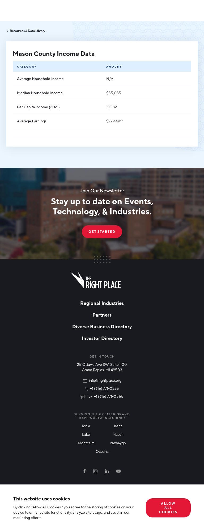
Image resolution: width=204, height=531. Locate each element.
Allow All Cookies (168, 507)
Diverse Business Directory (102, 326)
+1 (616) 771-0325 (104, 388)
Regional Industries (102, 303)
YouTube (118, 471)
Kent (118, 426)
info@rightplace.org (105, 380)
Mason (118, 434)
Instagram (95, 471)
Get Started (101, 232)
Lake (86, 434)
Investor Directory (102, 338)
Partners (102, 315)
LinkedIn (107, 471)
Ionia (86, 426)
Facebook (84, 471)
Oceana (102, 451)
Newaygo (118, 443)
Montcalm (86, 443)
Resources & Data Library (27, 31)
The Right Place (95, 280)
